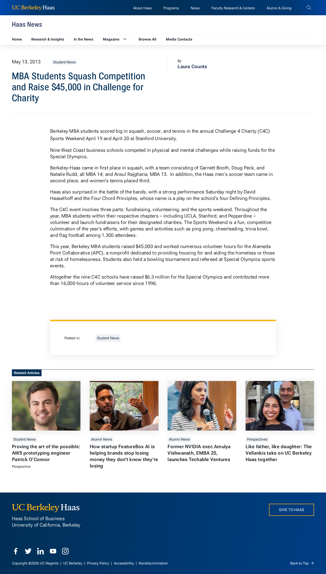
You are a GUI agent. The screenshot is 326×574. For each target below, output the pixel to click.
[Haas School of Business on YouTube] (53, 551)
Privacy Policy (98, 563)
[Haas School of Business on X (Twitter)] (28, 551)
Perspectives (257, 439)
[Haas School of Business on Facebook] (16, 551)
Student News (64, 62)
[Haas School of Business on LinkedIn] (40, 551)
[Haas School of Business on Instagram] (65, 551)
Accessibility (124, 563)
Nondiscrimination (153, 563)
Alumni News (101, 439)
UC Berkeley (73, 563)
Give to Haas (291, 510)
